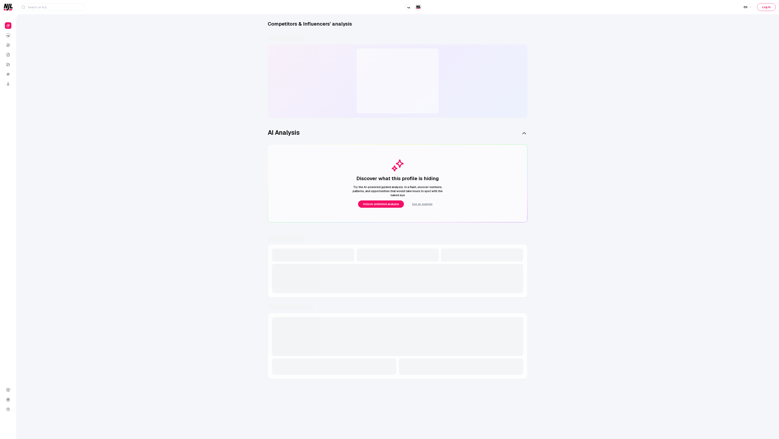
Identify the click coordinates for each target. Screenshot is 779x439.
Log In (766, 7)
